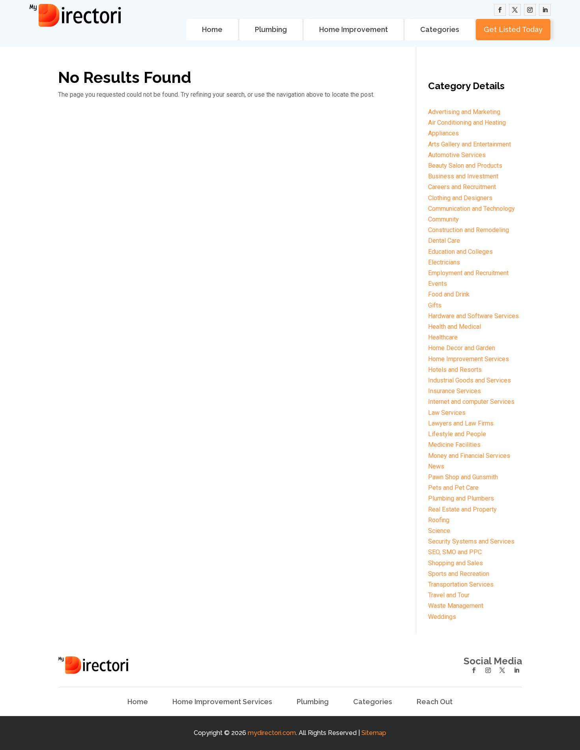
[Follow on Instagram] (530, 10)
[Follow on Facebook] (500, 10)
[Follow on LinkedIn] (545, 10)
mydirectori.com (272, 733)
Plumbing (271, 29)
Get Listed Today (513, 29)
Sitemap (373, 733)
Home (212, 29)
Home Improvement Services (222, 702)
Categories (439, 29)
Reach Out (435, 702)
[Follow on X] (515, 10)
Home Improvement (353, 29)
